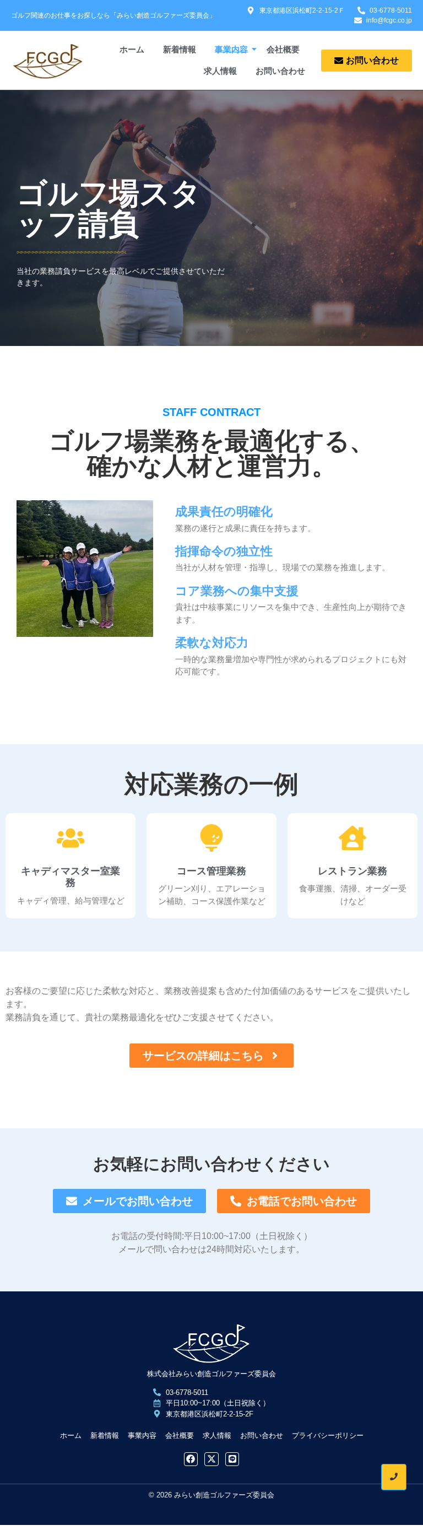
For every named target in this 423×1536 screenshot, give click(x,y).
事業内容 (231, 49)
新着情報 (179, 49)
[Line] (232, 1459)
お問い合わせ (280, 71)
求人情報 (220, 71)
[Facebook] (191, 1459)
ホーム (132, 49)
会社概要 (283, 49)
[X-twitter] (211, 1459)
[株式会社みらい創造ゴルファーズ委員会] (211, 1343)
